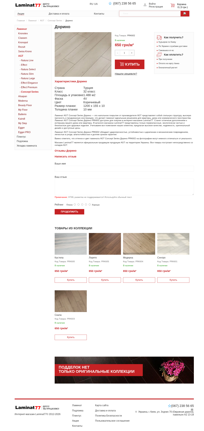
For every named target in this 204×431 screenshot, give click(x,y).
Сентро (161, 257)
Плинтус (21, 136)
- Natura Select (28, 69)
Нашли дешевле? (126, 73)
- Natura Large (27, 78)
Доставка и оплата (59, 13)
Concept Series (55, 20)
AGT (42, 20)
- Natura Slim (27, 74)
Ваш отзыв (61, 177)
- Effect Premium (28, 87)
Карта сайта (101, 405)
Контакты (99, 13)
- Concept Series (29, 92)
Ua (96, 4)
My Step (22, 123)
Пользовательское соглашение (112, 420)
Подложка (22, 141)
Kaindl (21, 118)
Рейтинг (59, 204)
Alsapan (22, 96)
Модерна (128, 257)
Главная (21, 20)
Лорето (93, 257)
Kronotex (23, 33)
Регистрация (156, 6)
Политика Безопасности (108, 415)
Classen (22, 38)
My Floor (22, 109)
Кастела (59, 257)
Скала (58, 315)
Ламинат (32, 20)
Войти (152, 4)
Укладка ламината (27, 145)
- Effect (23, 65)
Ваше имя (60, 163)
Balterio (22, 114)
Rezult (21, 47)
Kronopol (23, 42)
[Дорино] (92, 68)
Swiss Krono (25, 51)
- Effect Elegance (29, 83)
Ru (91, 4)
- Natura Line (26, 60)
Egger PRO (24, 132)
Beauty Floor (25, 105)
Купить (132, 64)
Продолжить (69, 211)
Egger (21, 127)
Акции (20, 13)
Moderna (23, 101)
